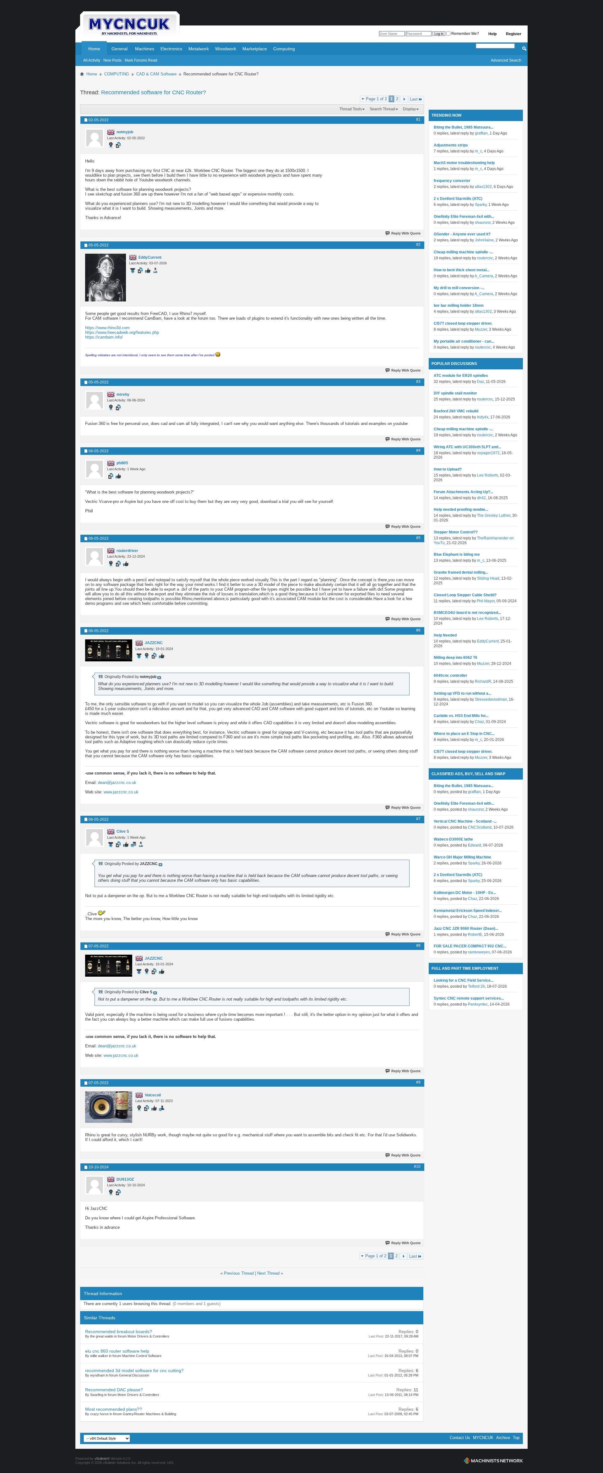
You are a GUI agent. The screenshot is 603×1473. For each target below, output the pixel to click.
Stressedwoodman (491, 699)
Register (513, 34)
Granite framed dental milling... (461, 572)
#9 (418, 1082)
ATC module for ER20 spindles (461, 375)
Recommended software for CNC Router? (153, 92)
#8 (418, 945)
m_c (478, 151)
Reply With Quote (406, 233)
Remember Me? (464, 33)
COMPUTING (116, 74)
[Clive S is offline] (94, 837)
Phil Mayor (486, 601)
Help (492, 34)
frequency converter (452, 181)
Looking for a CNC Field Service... (463, 980)
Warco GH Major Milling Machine (462, 857)
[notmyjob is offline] (94, 138)
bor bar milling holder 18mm (459, 305)
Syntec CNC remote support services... (469, 998)
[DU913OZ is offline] (94, 1185)
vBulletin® (102, 1458)
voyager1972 (488, 453)
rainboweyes (479, 952)
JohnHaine (484, 240)
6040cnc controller (450, 675)
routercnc (485, 258)
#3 (418, 381)
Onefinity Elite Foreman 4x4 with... (464, 216)
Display (409, 109)
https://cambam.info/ (104, 337)
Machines (144, 48)
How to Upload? (448, 469)
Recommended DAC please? (114, 1389)
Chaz (479, 722)
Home (94, 48)
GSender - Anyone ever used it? (462, 234)
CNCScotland (480, 827)
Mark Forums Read (141, 60)
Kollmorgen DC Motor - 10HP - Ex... (465, 893)
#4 (418, 450)
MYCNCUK (483, 1437)
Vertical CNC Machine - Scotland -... (465, 821)
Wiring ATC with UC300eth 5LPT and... (467, 447)
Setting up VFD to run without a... (462, 693)
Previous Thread (239, 1273)
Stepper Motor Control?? (456, 532)
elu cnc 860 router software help (117, 1351)
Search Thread (382, 109)
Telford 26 (476, 986)
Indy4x (482, 417)
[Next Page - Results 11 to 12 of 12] (404, 99)
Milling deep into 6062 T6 (455, 657)
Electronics (171, 48)
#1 (418, 119)
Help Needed (445, 635)
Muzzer (481, 329)
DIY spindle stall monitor (455, 393)
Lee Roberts (487, 475)
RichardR (483, 681)
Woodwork (225, 48)
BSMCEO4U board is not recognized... (467, 612)
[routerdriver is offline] (94, 556)
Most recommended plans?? (113, 1409)
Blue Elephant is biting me (457, 554)
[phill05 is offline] (94, 469)
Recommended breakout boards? (118, 1331)
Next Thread (268, 1273)
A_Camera (484, 276)
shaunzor (483, 222)
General (119, 48)
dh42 (481, 498)
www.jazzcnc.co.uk (121, 792)
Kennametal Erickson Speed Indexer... (468, 910)
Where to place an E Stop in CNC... (464, 733)
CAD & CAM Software (156, 74)
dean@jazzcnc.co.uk (117, 782)
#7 (418, 819)
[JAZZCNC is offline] (108, 650)
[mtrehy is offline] (94, 400)
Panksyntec (478, 1004)
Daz (480, 381)
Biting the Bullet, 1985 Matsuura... (463, 127)
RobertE (475, 934)
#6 (418, 630)
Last (414, 99)
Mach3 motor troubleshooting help (464, 163)
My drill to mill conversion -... (459, 288)
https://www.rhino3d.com (107, 327)
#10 (417, 1166)
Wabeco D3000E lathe (453, 839)
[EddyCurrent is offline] (105, 277)
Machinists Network (493, 1461)
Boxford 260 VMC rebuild (456, 411)
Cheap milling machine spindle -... (463, 252)
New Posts (112, 60)
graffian (481, 133)
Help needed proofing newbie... (461, 509)
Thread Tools (351, 109)
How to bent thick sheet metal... (461, 270)
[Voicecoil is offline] (108, 1107)
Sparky (480, 204)
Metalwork (198, 48)
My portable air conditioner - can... (464, 341)
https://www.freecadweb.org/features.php (122, 332)
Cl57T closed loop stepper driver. (463, 323)
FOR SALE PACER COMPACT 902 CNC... (470, 946)
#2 (418, 244)
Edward (474, 845)
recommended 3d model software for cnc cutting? (134, 1370)
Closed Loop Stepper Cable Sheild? (465, 595)
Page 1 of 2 (376, 99)
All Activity (91, 60)
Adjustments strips (451, 145)
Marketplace (254, 48)
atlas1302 (483, 187)
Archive (503, 1437)
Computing (284, 48)
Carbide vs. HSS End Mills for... (461, 716)
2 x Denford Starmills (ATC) (458, 198)
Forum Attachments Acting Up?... (463, 492)
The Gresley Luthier (493, 515)
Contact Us (460, 1437)
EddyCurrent (488, 641)
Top (516, 1437)
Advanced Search (506, 60)
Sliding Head (488, 578)
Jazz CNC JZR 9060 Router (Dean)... (466, 928)
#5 (418, 538)
